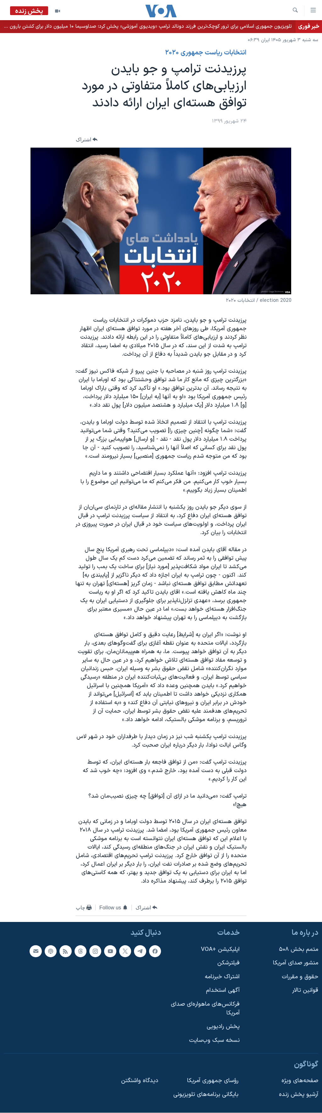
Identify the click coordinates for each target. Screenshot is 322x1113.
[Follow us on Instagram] (95, 951)
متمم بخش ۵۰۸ (298, 949)
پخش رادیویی (223, 1027)
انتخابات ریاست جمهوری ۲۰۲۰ (206, 53)
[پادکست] (51, 951)
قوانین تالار (305, 990)
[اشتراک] (36, 951)
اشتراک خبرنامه (222, 977)
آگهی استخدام (223, 990)
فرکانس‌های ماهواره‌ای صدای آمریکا (205, 1009)
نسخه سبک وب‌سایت (214, 1040)
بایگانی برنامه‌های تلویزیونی (205, 1094)
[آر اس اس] (65, 951)
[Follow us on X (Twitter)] (125, 951)
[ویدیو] (57, 11)
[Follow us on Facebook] (155, 951)
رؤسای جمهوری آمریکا (212, 1081)
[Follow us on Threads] (80, 951)
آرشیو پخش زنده (298, 1094)
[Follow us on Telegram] (140, 951)
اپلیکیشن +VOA (220, 949)
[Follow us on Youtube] (110, 951)
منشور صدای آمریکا (295, 963)
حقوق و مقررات (300, 977)
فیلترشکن (228, 963)
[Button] (87, 139)
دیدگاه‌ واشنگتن (139, 1081)
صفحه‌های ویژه (299, 1081)
